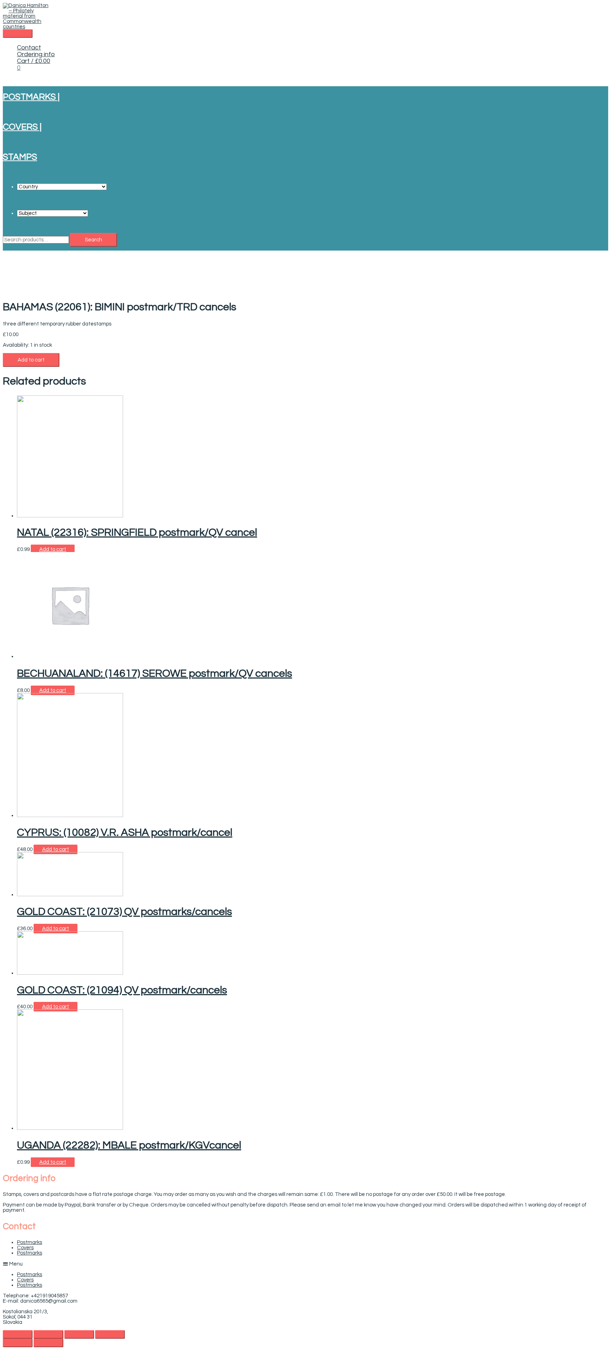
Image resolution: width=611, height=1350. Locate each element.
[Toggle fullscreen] (79, 1334)
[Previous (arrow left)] (18, 1343)
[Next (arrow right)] (48, 1343)
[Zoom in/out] (110, 1334)
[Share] (48, 1334)
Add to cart (31, 360)
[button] (305, 1264)
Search (93, 239)
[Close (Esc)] (18, 1334)
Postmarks (29, 1242)
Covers (25, 1247)
